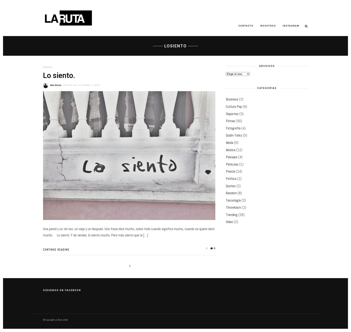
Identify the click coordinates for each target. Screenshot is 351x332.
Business (232, 99)
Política (231, 178)
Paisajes (231, 157)
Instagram (291, 26)
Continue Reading (56, 249)
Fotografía (233, 128)
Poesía (48, 67)
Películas (232, 164)
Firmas (230, 120)
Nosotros (268, 26)
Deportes (232, 113)
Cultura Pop (234, 106)
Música (230, 149)
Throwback (233, 207)
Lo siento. (59, 75)
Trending (231, 214)
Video (229, 221)
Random (231, 193)
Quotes (231, 186)
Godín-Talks (234, 135)
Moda (229, 142)
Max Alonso (55, 85)
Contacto (246, 26)
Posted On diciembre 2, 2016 (81, 85)
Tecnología (233, 200)
